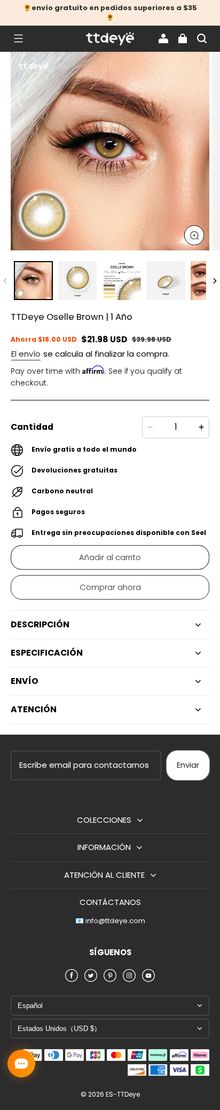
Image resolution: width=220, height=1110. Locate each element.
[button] (18, 38)
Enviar (188, 764)
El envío (26, 353)
